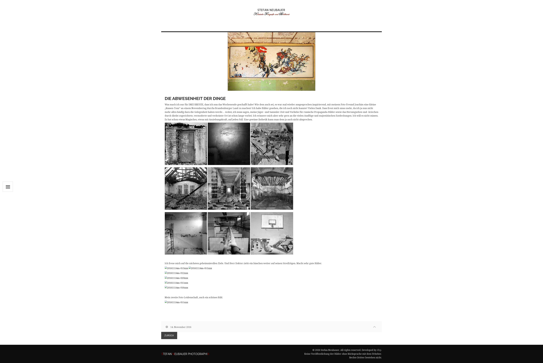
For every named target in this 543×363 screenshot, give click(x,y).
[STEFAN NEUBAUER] (271, 12)
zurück (169, 335)
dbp (379, 350)
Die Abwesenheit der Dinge (195, 98)
